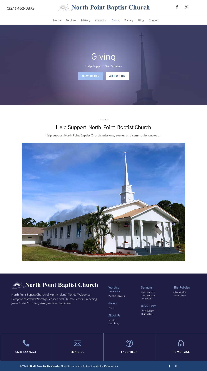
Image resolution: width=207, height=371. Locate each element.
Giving (116, 20)
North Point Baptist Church (44, 366)
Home (57, 20)
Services (71, 20)
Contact (154, 20)
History (85, 20)
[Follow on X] (186, 7)
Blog (141, 20)
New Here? (91, 76)
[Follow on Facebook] (177, 7)
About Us (101, 20)
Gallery (128, 20)
